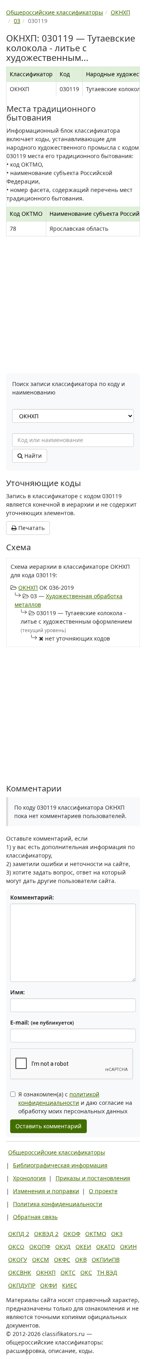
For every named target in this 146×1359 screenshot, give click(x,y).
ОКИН (128, 1246)
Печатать (31, 528)
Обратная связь (35, 1217)
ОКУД (63, 1246)
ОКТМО (95, 1234)
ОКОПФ (39, 1246)
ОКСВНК (19, 1272)
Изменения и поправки (46, 1191)
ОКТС (67, 1272)
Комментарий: (32, 897)
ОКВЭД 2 (46, 1234)
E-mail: (42, 1022)
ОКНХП (28, 587)
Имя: (17, 992)
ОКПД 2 (18, 1234)
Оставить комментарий (48, 1126)
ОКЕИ (83, 1246)
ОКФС (62, 1259)
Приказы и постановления (93, 1178)
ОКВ (81, 1259)
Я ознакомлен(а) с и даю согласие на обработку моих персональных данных (75, 1102)
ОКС (86, 1272)
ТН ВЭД (107, 1272)
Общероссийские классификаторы (56, 1152)
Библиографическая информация (60, 1165)
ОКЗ (116, 1234)
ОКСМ (40, 1259)
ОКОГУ (17, 1259)
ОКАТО (105, 1246)
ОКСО (16, 1246)
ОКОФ (71, 1234)
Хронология (29, 1178)
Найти (32, 455)
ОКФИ (48, 1285)
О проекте (103, 1191)
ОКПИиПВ (106, 1259)
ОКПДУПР (21, 1285)
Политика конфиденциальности (57, 1204)
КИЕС (69, 1285)
